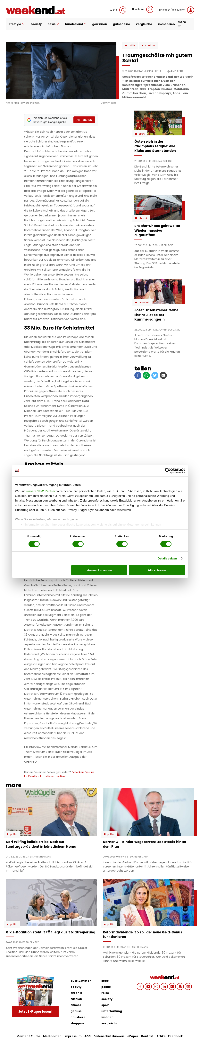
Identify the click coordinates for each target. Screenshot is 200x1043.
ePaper (132, 1036)
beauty (76, 987)
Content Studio (28, 1036)
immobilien (166, 24)
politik (106, 987)
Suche (113, 9)
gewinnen (99, 24)
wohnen (107, 1017)
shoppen (77, 1023)
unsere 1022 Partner (41, 491)
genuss (76, 1011)
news (51, 24)
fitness (76, 1005)
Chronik (143, 218)
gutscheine (121, 24)
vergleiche (144, 24)
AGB (87, 1036)
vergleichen (110, 1023)
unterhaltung (111, 1011)
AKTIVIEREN (84, 119)
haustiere (78, 1017)
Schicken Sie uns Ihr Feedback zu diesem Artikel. (59, 774)
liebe (105, 981)
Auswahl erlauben (99, 570)
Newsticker (138, 9)
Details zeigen (167, 558)
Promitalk (144, 302)
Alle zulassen (157, 570)
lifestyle (15, 24)
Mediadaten (52, 1036)
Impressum (72, 1036)
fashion (76, 999)
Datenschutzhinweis (109, 1036)
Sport (142, 133)
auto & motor (81, 981)
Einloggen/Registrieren (172, 9)
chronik (76, 993)
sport (105, 1005)
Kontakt (147, 1036)
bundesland (74, 24)
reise (105, 993)
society (36, 24)
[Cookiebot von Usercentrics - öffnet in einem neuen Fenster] (168, 471)
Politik (132, 45)
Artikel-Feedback (169, 1036)
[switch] (78, 544)
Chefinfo (150, 45)
